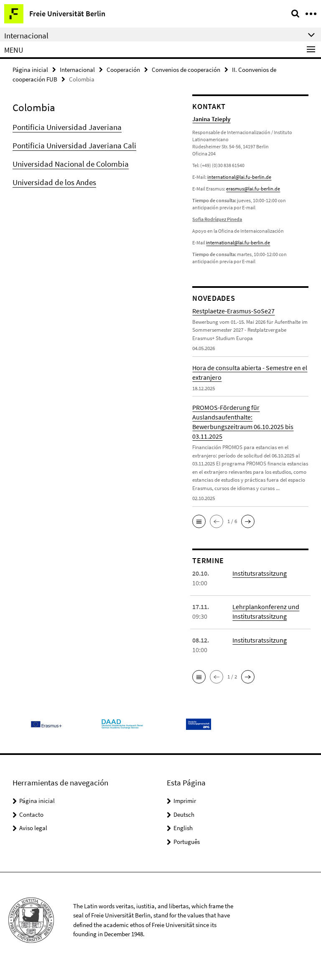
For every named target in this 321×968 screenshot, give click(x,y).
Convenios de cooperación (186, 70)
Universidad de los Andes (54, 182)
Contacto (31, 814)
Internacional (77, 70)
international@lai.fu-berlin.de (239, 177)
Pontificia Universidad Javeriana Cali (74, 145)
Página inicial (30, 70)
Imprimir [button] (184, 801)
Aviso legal (33, 828)
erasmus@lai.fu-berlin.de (253, 188)
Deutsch (183, 814)
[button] (199, 521)
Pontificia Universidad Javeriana (67, 127)
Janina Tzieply (211, 119)
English (183, 828)
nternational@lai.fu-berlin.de (238, 242)
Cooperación (123, 70)
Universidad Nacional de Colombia (71, 164)
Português (186, 842)
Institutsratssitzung (259, 573)
